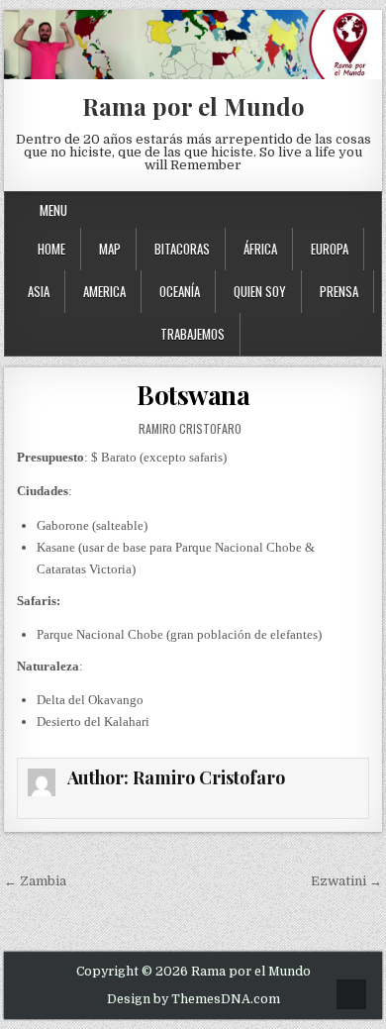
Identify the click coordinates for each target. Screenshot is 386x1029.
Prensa (339, 291)
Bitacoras (182, 248)
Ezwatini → (346, 881)
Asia (38, 291)
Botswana (193, 394)
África (260, 248)
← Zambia (35, 881)
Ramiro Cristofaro (190, 428)
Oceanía (179, 291)
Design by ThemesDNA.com (193, 999)
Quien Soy (260, 291)
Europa (329, 248)
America (104, 291)
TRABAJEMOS (192, 334)
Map (110, 248)
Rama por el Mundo (193, 106)
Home (51, 248)
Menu (53, 210)
